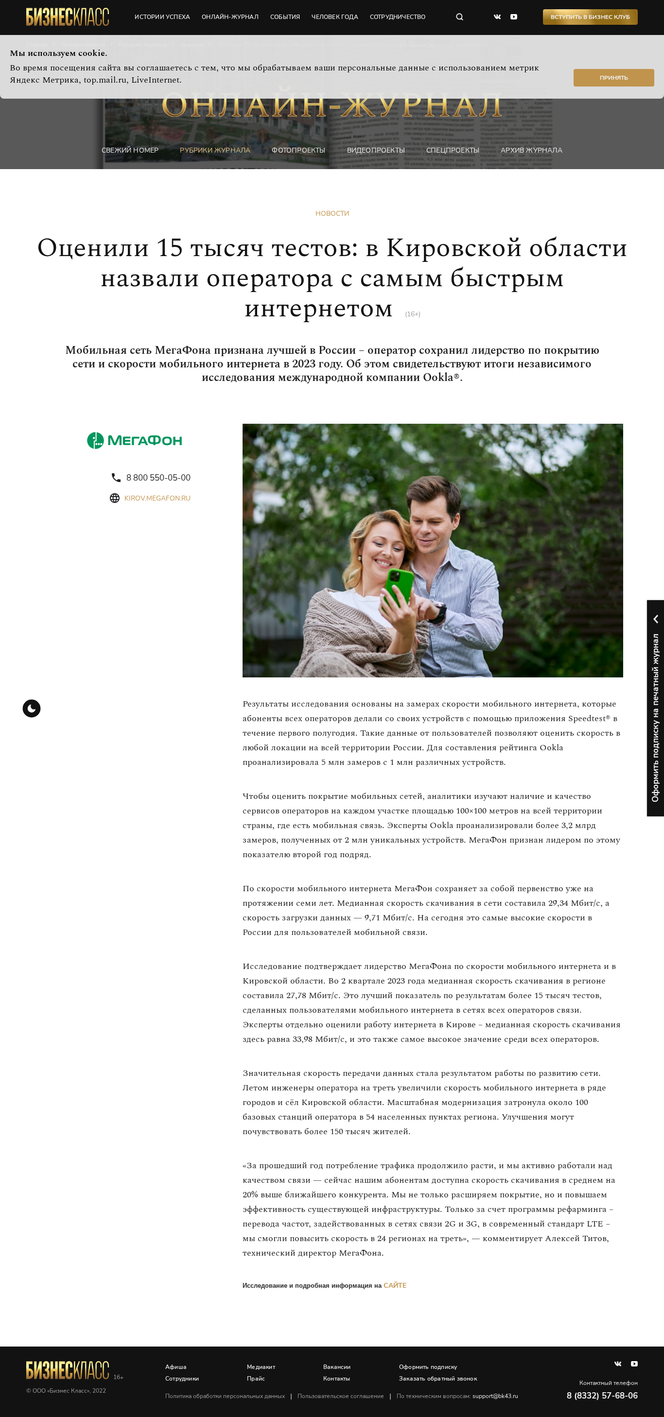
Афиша (176, 1367)
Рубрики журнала (215, 150)
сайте (395, 1285)
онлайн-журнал (230, 17)
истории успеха (162, 17)
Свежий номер (130, 150)
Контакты (336, 1378)
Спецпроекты (452, 150)
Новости (332, 213)
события (285, 17)
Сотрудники (182, 1378)
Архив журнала (531, 150)
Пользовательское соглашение (340, 1396)
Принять (614, 78)
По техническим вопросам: (457, 1396)
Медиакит (261, 1367)
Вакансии (337, 1367)
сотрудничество (398, 17)
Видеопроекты (376, 150)
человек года (335, 17)
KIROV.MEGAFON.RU (157, 498)
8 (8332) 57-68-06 (602, 1395)
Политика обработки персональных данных (225, 1396)
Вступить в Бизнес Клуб (590, 17)
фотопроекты (298, 150)
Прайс (256, 1378)
